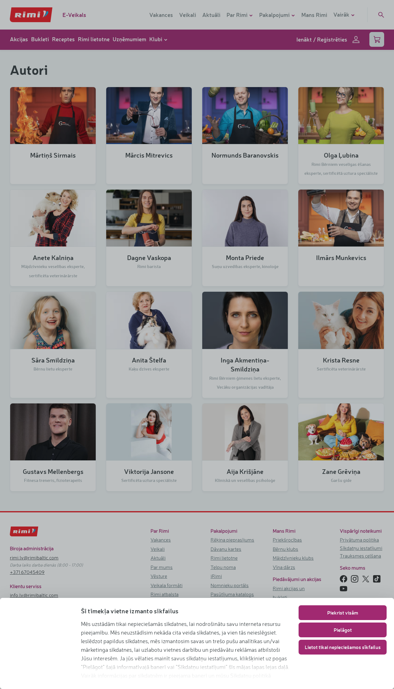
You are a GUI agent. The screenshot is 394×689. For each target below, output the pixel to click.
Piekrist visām (342, 612)
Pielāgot (343, 630)
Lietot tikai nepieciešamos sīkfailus (343, 647)
